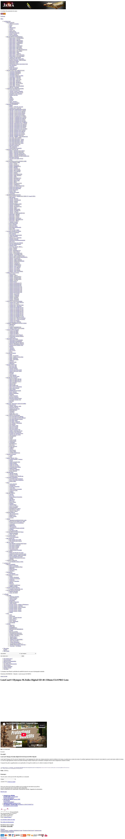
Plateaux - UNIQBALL (14, 263)
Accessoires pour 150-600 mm (16, 476)
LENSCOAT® (12, 441)
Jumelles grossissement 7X (15, 283)
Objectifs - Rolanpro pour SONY (17, 132)
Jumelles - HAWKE (13, 297)
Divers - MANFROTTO (15, 250)
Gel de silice (12, 487)
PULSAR (11, 325)
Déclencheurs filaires (14, 61)
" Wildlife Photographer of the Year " (17, 644)
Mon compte (6, 651)
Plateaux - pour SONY (14, 268)
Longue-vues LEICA (14, 303)
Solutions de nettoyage (14, 408)
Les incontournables (11, 535)
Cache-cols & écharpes (14, 90)
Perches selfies (12, 481)
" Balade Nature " (13, 637)
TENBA (11, 449)
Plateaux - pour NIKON (14, 267)
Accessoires (12, 193)
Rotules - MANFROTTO (15, 178)
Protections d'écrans (13, 407)
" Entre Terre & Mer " (14, 640)
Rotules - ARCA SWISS (15, 170)
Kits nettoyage (12, 404)
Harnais (11, 460)
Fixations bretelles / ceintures (15, 459)
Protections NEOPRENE (12, 104)
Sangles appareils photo (14, 462)
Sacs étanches (12, 424)
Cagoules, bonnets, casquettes (16, 91)
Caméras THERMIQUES (15, 327)
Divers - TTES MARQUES (15, 253)
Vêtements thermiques (14, 102)
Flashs (10, 354)
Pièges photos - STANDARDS (16, 38)
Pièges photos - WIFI (14, 52)
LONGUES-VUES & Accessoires (14, 301)
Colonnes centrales (13, 222)
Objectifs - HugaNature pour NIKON (17, 125)
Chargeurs (11, 347)
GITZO (11, 438)
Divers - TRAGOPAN (14, 252)
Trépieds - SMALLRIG (14, 209)
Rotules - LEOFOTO (14, 165)
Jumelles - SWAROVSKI (15, 277)
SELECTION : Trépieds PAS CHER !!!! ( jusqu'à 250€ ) (22, 196)
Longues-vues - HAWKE (15, 322)
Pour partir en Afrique (14, 546)
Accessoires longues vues (15, 399)
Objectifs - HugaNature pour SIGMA (17, 126)
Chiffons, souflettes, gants (15, 406)
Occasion (11, 517)
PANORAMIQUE (10, 512)
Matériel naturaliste (13, 533)
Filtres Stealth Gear (13, 385)
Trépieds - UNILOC (14, 211)
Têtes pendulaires (13, 147)
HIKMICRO (12, 324)
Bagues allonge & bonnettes (15, 497)
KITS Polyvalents (13, 226)
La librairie (5, 594)
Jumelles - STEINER (14, 300)
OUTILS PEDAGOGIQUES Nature (14, 532)
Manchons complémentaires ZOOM (17, 109)
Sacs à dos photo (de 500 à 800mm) (17, 417)
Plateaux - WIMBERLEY (15, 265)
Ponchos (11, 100)
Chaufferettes (12, 485)
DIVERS (11, 559)
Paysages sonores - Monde (15, 611)
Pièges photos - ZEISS (14, 44)
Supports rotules (13, 245)
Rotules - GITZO (13, 163)
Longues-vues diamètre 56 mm (16, 307)
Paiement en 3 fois (11, 803)
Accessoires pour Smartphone (16, 478)
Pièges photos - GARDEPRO (16, 42)
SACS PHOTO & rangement (13, 415)
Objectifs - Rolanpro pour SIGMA (17, 134)
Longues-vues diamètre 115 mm (16, 316)
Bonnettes (11, 394)
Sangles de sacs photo (14, 465)
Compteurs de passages (14, 578)
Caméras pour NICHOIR (15, 57)
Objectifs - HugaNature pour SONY (17, 127)
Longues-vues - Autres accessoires (17, 319)
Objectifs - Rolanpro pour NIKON (17, 131)
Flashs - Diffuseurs (13, 358)
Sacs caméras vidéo (13, 425)
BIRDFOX (11, 568)
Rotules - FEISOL (13, 172)
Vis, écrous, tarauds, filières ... (16, 246)
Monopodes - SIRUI (14, 220)
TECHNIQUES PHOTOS (15, 633)
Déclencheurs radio (13, 62)
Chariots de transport (11, 454)
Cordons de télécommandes (12, 329)
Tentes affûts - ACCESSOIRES (16, 86)
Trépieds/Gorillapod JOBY (15, 204)
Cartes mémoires (13, 69)
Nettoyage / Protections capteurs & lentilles (16, 403)
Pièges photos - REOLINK (15, 47)
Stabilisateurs (12, 525)
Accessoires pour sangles (15, 467)
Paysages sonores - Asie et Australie (17, 607)
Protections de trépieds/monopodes (17, 240)
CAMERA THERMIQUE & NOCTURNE (16, 323)
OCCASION (9, 551)
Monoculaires (12, 274)
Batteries (11, 346)
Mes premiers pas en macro (15, 541)
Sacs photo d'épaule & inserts (16, 419)
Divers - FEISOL (13, 248)
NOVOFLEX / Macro (14, 509)
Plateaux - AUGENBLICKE (15, 254)
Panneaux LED (12, 362)
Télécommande (12, 526)
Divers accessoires (13, 507)
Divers (10, 25)
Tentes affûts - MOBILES (15, 82)
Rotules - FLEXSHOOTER (15, 174)
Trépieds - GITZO (13, 202)
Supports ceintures (13, 368)
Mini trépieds (12, 197)
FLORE (11, 630)
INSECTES (12, 626)
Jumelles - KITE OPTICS (15, 276)
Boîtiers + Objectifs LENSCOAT (17, 153)
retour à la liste (4, 676)
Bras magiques (12, 233)
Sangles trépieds (13, 468)
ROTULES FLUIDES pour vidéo (17, 521)
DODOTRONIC (13, 569)
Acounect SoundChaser (14, 585)
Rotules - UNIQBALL (14, 184)
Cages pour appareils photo (15, 235)
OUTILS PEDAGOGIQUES (13, 590)
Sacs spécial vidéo (13, 530)
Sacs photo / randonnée (14, 421)
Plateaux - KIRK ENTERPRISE (16, 261)
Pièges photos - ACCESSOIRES (16, 56)
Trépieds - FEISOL (13, 201)
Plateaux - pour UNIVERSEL (16, 271)
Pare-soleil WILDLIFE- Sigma (16, 141)
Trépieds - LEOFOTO (14, 205)
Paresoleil (11, 401)
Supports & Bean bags (11, 364)
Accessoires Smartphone (12, 477)
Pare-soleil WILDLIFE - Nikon (16, 140)
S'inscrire (3, 829)
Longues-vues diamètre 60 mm (16, 309)
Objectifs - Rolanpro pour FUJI (16, 135)
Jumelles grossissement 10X (15, 287)
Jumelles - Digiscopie (14, 294)
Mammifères (12, 600)
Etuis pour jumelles (13, 428)
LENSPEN (11, 411)
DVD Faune (12, 616)
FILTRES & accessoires (11, 377)
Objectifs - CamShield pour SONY (17, 119)
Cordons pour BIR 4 (14, 333)
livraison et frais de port (28, 830)
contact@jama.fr (7, 817)
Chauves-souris (12, 599)
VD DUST (11, 412)
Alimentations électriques (12, 338)
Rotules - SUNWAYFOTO (15, 183)
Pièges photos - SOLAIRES (15, 51)
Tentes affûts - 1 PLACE (15, 78)
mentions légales (4, 830)
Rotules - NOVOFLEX (14, 179)
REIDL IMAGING (13, 414)
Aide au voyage (10, 542)
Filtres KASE (12, 384)
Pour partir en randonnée (15, 544)
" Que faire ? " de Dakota (15, 646)
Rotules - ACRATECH (14, 169)
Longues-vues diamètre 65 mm (16, 310)
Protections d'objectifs (14, 32)
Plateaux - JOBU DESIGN (15, 259)
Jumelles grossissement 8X (15, 284)
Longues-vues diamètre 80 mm (16, 311)
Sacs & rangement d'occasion (16, 556)
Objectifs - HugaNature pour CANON (18, 123)
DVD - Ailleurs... (13, 618)
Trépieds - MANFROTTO (15, 206)
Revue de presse (7, 662)
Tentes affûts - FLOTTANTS (16, 83)
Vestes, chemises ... (13, 101)
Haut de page (4, 791)
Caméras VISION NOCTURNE (16, 328)
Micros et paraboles (10, 564)
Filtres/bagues (12, 27)
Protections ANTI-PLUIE (12, 149)
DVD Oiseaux (12, 620)
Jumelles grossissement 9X (15, 285)
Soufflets (11, 498)
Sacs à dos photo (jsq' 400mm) (16, 416)
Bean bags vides (13, 366)
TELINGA (11, 570)
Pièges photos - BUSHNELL (16, 43)
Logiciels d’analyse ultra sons (16, 589)
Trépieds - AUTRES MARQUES (17, 213)
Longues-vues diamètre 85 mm (16, 314)
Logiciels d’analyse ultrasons (13, 587)
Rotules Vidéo (12, 191)
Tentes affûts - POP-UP (14, 80)
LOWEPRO (12, 442)
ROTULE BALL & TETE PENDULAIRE (16, 161)
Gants (10, 96)
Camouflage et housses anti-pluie (16, 528)
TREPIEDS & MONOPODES (13, 195)
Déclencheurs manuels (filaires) (16, 336)
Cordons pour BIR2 (13, 332)
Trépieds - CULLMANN (15, 200)
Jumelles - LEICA (13, 275)
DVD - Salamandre (13, 621)
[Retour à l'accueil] (33, 9)
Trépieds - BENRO (13, 198)
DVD (7, 613)
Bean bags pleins (13, 367)
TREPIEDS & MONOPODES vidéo (17, 520)
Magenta (11, 582)
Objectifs (11, 494)
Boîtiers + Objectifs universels (16, 106)
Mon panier (6, 649)
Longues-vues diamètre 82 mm (16, 312)
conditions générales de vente (15, 830)
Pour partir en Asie (13, 548)
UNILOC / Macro (13, 511)
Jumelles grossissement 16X (15, 290)
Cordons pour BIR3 (13, 331)
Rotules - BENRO (13, 167)
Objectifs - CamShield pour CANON (17, 117)
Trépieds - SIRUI (13, 207)
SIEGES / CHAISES (14, 87)
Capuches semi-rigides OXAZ (16, 92)
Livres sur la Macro (13, 506)
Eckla (10, 456)
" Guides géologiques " (14, 642)
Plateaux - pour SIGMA (14, 270)
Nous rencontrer (7, 660)
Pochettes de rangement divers (16, 433)
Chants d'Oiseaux (13, 598)
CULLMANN (12, 436)
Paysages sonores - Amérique (16, 605)
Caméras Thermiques (14, 577)
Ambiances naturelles (14, 596)
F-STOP (11, 437)
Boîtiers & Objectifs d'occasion (16, 552)
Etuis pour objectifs (13, 427)
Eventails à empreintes (14, 486)
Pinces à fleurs (12, 502)
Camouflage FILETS (14, 74)
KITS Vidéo (12, 228)
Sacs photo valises (13, 420)
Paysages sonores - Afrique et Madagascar (19, 604)
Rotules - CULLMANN (14, 171)
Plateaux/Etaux (12, 31)
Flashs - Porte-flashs (13, 359)
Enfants (11, 612)
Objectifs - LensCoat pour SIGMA (17, 113)
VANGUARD (12, 451)
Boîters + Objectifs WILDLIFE (16, 152)
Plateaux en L (12, 515)
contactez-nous (38, 830)
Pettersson (11, 583)
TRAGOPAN (12, 450)
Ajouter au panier (11, 781)
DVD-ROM (12, 622)
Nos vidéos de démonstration (10, 663)
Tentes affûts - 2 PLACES (15, 79)
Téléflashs (11, 360)
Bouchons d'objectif (13, 397)
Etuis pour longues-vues (14, 429)
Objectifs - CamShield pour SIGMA (17, 121)
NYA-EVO (12, 445)
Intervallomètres (13, 65)
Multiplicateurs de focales (15, 390)
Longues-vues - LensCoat (15, 108)
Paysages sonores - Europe (15, 608)
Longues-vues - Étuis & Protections (17, 318)
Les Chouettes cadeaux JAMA (16, 561)
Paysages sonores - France (15, 609)
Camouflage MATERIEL (15, 71)
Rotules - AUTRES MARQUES (16, 185)
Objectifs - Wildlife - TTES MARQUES (18, 136)
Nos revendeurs (7, 665)
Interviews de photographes (9, 661)
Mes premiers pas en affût (15, 539)
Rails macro (12, 241)
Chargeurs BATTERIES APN (16, 345)
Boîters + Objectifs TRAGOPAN (17, 150)
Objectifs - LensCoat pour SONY (17, 114)
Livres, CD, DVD (13, 534)
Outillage (11, 491)
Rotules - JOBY (13, 176)
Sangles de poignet (13, 464)
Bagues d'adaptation (13, 393)
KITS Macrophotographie (15, 227)
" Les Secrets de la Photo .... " (16, 643)
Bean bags (11, 495)
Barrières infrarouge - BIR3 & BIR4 (17, 60)
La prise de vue (6, 21)
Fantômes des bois (13, 95)
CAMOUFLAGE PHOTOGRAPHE (15, 88)
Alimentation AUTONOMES (16, 340)
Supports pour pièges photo (15, 369)
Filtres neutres (12, 389)
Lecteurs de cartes (13, 490)
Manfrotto (11, 372)
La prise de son (6, 563)
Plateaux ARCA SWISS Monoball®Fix (18, 257)
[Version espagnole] (4, 14)
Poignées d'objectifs (13, 239)
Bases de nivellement (14, 232)
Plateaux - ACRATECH (14, 258)
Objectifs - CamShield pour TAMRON (18, 122)
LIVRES (8, 624)
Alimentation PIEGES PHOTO (16, 342)
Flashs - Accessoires (13, 355)
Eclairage (11, 503)
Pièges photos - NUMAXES (15, 45)
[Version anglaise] (2, 14)
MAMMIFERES (13, 627)
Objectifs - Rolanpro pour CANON (17, 130)
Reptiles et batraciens (14, 602)
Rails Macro (12, 499)
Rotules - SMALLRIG (14, 180)
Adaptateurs (12, 349)
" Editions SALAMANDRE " (16, 639)
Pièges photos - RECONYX (15, 48)
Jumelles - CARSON (14, 296)
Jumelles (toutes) (13, 281)
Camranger (11, 66)
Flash (10, 26)
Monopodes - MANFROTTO (16, 219)
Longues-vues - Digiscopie (15, 306)
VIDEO (8, 519)
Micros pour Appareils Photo (15, 567)
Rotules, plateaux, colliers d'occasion (17, 555)
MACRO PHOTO (10, 493)
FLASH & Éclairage (11, 353)
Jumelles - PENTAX (14, 298)
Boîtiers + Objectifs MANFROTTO (17, 154)
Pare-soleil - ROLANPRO (15, 137)
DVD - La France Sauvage (15, 617)
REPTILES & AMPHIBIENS (16, 629)
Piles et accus (12, 350)
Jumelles (11, 29)
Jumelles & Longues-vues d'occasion (17, 554)
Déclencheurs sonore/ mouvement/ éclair (18, 64)
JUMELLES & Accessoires (12, 272)
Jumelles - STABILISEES (15, 279)
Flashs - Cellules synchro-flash (16, 357)
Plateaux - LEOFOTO (14, 262)
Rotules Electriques (13, 189)
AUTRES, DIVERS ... (14, 635)
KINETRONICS (13, 410)
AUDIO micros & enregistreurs (16, 522)
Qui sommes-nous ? (8, 658)
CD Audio (8, 595)
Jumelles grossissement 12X (15, 288)
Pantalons (11, 99)
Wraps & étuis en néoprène (15, 148)
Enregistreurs (9, 572)
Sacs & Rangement (13, 35)
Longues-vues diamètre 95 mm (16, 315)
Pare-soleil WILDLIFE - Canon (16, 139)
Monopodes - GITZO (14, 217)
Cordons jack (12, 337)
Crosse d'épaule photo (14, 376)
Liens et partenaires (7, 666)
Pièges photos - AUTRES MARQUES (18, 49)
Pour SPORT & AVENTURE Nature (17, 543)
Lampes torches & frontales (15, 489)
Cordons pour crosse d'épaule (16, 334)
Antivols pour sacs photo (15, 434)
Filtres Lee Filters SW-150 (15, 380)
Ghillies (11, 97)
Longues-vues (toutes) (14, 320)
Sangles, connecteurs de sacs (15, 430)
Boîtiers (11, 105)
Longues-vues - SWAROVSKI (16, 305)
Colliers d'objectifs (13, 236)
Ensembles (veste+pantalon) (15, 93)
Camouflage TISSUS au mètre (16, 75)
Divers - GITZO (13, 249)
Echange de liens (7, 667)
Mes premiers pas (10, 538)
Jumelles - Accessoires (14, 293)
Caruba (11, 455)
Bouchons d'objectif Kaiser (15, 398)
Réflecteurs (11, 363)
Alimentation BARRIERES (15, 341)
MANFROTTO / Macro (14, 508)
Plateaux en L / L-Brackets (15, 237)
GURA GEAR (12, 439)
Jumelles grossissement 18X (15, 292)
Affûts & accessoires (14, 23)
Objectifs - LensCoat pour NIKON (17, 112)
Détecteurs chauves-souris (12, 574)
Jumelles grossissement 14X (15, 289)
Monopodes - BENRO (14, 214)
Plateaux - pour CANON (15, 266)
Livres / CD (12, 30)
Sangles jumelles (13, 463)
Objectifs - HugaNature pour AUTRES (18, 128)
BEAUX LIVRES (13, 631)
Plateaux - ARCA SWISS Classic (17, 255)
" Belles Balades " (13, 638)
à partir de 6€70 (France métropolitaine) (10, 797)
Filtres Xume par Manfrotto (15, 386)
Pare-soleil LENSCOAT (14, 144)
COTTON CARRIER (14, 469)
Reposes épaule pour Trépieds (16, 242)
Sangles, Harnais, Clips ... (12, 458)
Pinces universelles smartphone (16, 480)
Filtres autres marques (14, 388)
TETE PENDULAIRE (14, 162)
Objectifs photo (9, 472)
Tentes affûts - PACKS (14, 84)
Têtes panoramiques (13, 513)
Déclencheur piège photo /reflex (16, 58)
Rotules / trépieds (13, 34)
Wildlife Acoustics (13, 586)
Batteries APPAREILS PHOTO (16, 344)
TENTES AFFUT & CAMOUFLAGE (15, 70)
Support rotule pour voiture (15, 371)
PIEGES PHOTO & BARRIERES (14, 36)
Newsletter (5, 669)
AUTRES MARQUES (14, 452)
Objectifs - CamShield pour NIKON (17, 118)
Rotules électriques (13, 67)
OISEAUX (11, 625)
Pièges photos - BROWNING (16, 40)
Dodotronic (11, 579)
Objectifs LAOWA (13, 474)
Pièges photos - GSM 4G (15, 53)
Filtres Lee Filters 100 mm (15, 379)
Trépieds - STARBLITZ (14, 210)
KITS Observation (13, 223)
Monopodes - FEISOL (14, 215)
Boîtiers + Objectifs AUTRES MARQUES (19, 156)
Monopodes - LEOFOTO (15, 218)
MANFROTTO (13, 443)
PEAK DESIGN (13, 446)
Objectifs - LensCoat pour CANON (17, 110)
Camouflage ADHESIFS (15, 77)
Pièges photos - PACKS (14, 39)
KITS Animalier (13, 224)
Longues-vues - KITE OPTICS (16, 302)
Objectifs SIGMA (13, 473)
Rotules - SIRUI (13, 182)
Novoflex (11, 373)
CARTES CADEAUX (11, 560)
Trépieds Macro (12, 504)
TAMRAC (11, 447)
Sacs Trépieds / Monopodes (15, 423)
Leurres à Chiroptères (14, 581)
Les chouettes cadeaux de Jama (8, 819)
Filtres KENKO (13, 382)
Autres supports (12, 375)
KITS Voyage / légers (14, 230)
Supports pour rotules (14, 192)
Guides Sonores (12, 603)
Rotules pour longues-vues (15, 187)
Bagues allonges (13, 392)
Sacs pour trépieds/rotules (15, 244)
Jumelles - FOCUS (13, 280)
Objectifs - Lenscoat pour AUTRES (17, 115)
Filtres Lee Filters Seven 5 (15, 381)
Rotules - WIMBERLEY (15, 166)
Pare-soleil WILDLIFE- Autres (16, 143)
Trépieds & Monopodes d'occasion (17, 557)
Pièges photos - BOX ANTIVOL (17, 55)
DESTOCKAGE (10, 22)
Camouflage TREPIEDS (15, 73)
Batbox (11, 576)
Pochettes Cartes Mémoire (15, 432)
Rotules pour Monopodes (15, 188)
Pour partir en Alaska (14, 547)
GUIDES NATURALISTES (16, 634)
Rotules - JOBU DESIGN (15, 175)
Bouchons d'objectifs (14, 145)
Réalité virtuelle (12, 516)
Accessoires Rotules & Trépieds (13, 231)
